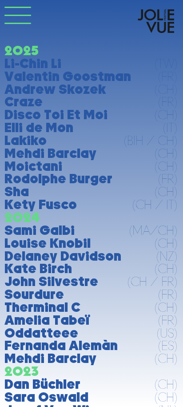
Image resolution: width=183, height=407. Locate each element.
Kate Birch (38, 268)
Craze (23, 101)
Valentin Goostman (67, 76)
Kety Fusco (40, 204)
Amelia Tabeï (46, 320)
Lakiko (25, 140)
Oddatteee (41, 333)
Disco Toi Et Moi (55, 114)
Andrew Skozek (55, 89)
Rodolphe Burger (58, 178)
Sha (16, 191)
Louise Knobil (47, 243)
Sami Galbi (39, 230)
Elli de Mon (38, 127)
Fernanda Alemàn (61, 345)
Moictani (33, 166)
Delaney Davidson (62, 256)
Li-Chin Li (32, 63)
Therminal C (42, 307)
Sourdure (34, 294)
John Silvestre (51, 281)
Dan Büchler (42, 384)
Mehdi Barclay (50, 153)
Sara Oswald (46, 397)
